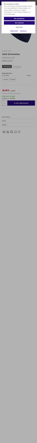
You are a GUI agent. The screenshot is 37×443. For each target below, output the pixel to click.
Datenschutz (14, 31)
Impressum (23, 31)
